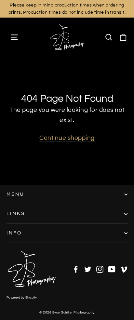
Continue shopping (66, 138)
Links (16, 213)
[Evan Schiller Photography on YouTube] (111, 269)
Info (14, 233)
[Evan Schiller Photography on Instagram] (99, 269)
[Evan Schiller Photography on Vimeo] (123, 269)
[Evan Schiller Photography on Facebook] (75, 269)
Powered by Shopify (22, 297)
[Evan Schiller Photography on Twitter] (87, 269)
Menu (15, 194)
